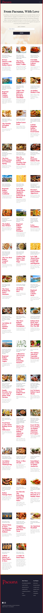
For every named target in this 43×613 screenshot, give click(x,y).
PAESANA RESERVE (36, 585)
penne (20, 58)
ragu (31, 317)
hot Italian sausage (6, 489)
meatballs (38, 285)
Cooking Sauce (36, 587)
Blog (23, 593)
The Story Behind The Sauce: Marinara (6, 291)
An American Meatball (35, 527)
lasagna (32, 87)
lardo (36, 387)
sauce (23, 56)
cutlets (17, 423)
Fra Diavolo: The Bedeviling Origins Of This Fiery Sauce (20, 496)
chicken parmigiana (20, 421)
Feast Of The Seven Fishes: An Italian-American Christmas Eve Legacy (35, 429)
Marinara (36, 57)
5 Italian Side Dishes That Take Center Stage (20, 259)
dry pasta (21, 186)
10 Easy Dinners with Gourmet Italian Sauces (7, 62)
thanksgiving (5, 220)
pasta (8, 55)
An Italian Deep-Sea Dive (19, 289)
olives (38, 186)
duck (38, 317)
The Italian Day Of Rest (6, 225)
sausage (22, 457)
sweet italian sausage (6, 488)
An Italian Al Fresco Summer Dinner (6, 325)
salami (7, 88)
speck (34, 384)
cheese (22, 220)
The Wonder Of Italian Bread (6, 125)
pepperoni (23, 458)
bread (6, 121)
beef (31, 122)
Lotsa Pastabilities (34, 226)
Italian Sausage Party (7, 494)
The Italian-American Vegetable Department (34, 355)
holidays (38, 153)
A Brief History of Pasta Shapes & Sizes (6, 558)
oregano (20, 350)
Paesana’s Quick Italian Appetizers (35, 191)
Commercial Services (26, 591)
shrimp (23, 285)
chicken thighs (23, 420)
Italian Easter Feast (21, 123)
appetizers (38, 187)
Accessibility (11, 606)
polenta (24, 154)
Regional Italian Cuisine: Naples (5, 358)
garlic (17, 254)
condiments (32, 187)
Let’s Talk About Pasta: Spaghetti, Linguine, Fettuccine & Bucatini (20, 193)
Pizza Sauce (35, 591)
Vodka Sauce (18, 57)
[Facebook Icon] (3, 603)
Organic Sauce (36, 589)
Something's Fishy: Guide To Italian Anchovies (34, 463)
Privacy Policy (5, 606)
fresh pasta (7, 419)
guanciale (32, 386)
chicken (6, 252)
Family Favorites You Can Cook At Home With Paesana (7, 393)
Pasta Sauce (4, 55)
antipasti (32, 286)
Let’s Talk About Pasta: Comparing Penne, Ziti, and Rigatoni (34, 259)
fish (5, 88)
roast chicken (5, 255)
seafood (35, 56)
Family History (25, 585)
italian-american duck (34, 318)
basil (17, 350)
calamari (6, 350)
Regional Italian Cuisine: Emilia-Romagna (19, 227)
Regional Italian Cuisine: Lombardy (5, 191)
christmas (32, 186)
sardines (36, 286)
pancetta (37, 386)
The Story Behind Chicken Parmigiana (20, 323)
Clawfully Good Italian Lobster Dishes (34, 62)
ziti (37, 254)
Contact (23, 595)
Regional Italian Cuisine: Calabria (5, 94)
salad (3, 154)
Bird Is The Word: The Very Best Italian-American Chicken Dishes (20, 431)
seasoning (24, 349)
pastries (6, 352)
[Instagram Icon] (5, 603)
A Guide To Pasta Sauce (20, 556)
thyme (24, 350)
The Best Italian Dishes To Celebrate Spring (7, 160)
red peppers (9, 153)
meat (10, 88)
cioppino (18, 523)
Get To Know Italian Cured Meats (35, 392)
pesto (35, 87)
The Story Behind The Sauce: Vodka (21, 62)
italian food (4, 56)
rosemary (18, 351)
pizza (23, 153)
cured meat (4, 87)
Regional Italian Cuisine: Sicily (33, 292)
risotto (35, 88)
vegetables (4, 155)
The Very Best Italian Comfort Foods (7, 260)
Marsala (34, 121)
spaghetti (32, 221)
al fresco (8, 318)
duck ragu (35, 317)
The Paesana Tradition (26, 583)
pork (3, 88)
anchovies (32, 422)
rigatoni (36, 221)
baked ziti (6, 57)
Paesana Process (25, 587)
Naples (3, 352)
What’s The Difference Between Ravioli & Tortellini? (20, 94)
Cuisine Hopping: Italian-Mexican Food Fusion (34, 128)
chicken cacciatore (20, 422)
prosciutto (18, 220)
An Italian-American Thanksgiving (7, 462)
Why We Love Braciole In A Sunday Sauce (35, 494)
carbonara (37, 384)
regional (4, 89)
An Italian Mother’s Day (35, 91)
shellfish (20, 285)
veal (31, 154)
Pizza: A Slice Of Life (21, 462)
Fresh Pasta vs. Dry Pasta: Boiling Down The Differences (7, 426)
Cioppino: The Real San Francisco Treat (20, 528)
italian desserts (22, 120)
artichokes (4, 153)
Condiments (35, 593)
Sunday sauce (7, 285)
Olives (34, 595)
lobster (32, 56)
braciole (35, 489)
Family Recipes (25, 589)
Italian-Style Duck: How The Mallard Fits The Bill (34, 323)
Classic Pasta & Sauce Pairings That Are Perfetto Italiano (7, 528)
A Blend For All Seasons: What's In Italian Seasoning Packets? (20, 358)
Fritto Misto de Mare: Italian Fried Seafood (20, 391)
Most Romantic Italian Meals (35, 159)
